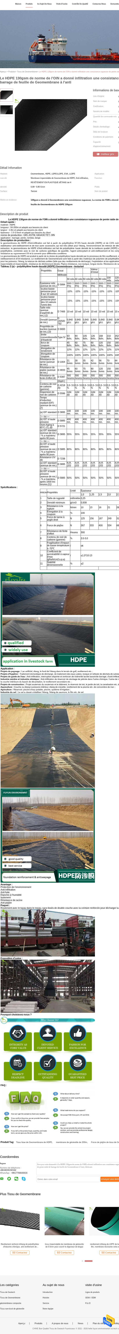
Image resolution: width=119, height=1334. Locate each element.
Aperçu (21, 1323)
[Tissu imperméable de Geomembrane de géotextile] (20, 1221)
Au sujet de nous (44, 4)
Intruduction (48, 1292)
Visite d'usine (61, 4)
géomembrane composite (10, 1303)
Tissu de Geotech (7, 1292)
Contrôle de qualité (80, 4)
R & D (87, 1303)
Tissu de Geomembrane (10, 1298)
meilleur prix (107, 154)
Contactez (21, 1252)
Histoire (46, 1298)
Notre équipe (48, 1309)
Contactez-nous (99, 4)
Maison (18, 4)
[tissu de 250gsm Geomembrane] (64, 1221)
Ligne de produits (92, 1292)
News (80, 1323)
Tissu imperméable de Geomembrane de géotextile (20, 1245)
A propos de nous (60, 1323)
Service (46, 1303)
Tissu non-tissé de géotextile (12, 1309)
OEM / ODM (90, 1298)
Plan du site (98, 1323)
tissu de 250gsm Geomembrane (64, 1244)
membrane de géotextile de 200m (71, 1142)
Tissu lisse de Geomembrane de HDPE (34, 1142)
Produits (29, 4)
